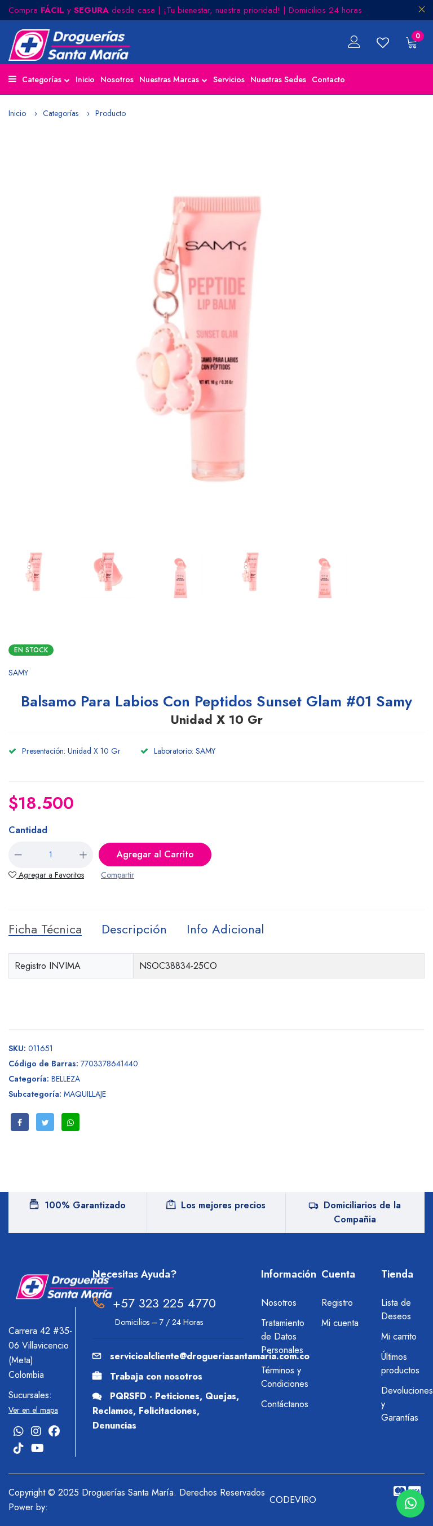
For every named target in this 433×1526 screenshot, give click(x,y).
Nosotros (117, 79)
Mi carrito (399, 1336)
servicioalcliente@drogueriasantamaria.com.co (210, 1356)
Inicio (85, 79)
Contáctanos (282, 1404)
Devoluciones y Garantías (403, 1404)
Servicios (229, 79)
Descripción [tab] (134, 929)
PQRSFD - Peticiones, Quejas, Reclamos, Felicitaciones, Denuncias (165, 1410)
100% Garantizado (85, 1205)
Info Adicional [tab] (225, 929)
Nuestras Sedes (278, 79)
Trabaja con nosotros (156, 1376)
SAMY (18, 672)
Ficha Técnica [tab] (45, 929)
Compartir (117, 874)
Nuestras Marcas (169, 79)
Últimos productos (400, 1363)
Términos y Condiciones (282, 1377)
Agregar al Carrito (155, 854)
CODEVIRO (292, 1499)
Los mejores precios (223, 1205)
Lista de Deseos (396, 1309)
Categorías (41, 79)
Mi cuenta (340, 1322)
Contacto (328, 79)
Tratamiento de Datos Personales (282, 1336)
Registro (337, 1302)
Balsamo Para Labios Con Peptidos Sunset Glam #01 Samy (216, 709)
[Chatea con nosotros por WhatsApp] (410, 1503)
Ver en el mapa (33, 1410)
